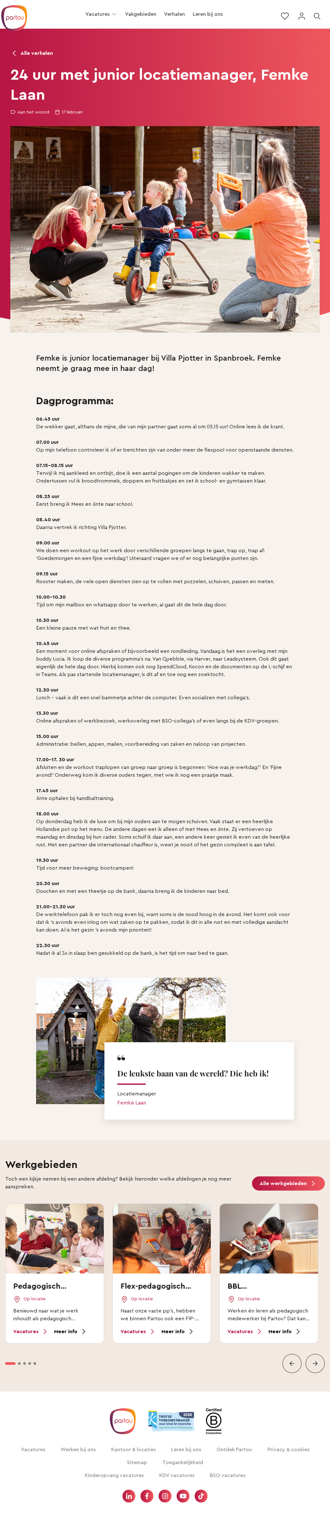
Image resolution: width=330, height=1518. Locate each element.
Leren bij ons (208, 14)
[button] (114, 14)
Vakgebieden (140, 14)
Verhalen (174, 14)
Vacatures (97, 14)
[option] (10, 1363)
